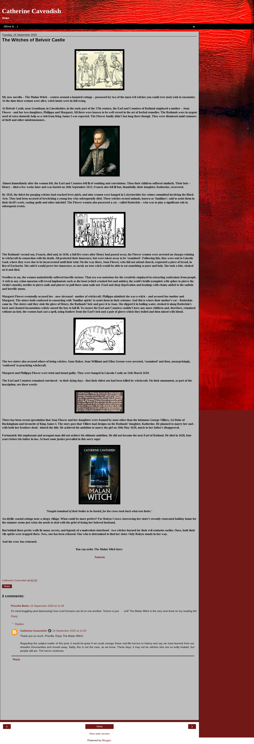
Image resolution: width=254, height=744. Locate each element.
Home (100, 726)
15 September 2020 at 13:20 (69, 630)
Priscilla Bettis (20, 605)
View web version (99, 733)
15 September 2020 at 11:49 (47, 605)
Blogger (106, 740)
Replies (19, 624)
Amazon (99, 557)
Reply (14, 616)
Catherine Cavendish (31, 10)
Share (7, 586)
